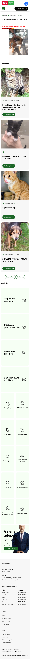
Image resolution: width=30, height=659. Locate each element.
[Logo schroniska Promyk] (14, 3)
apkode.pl (25, 655)
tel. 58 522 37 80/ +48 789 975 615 (12, 578)
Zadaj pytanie (11, 548)
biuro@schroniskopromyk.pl (10, 580)
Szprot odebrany (8, 208)
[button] (3, 8)
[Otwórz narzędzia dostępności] (26, 4)
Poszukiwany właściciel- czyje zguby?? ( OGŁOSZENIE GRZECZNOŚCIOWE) (14, 107)
